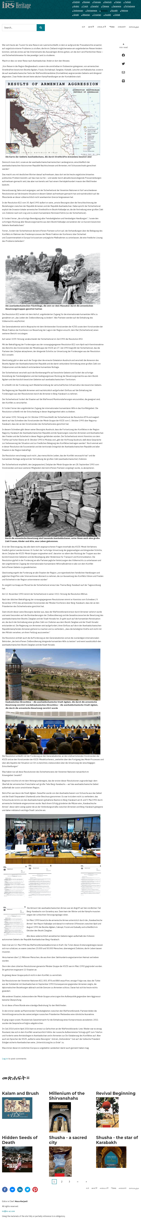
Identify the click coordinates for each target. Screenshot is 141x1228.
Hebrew (124, 10)
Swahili (108, 15)
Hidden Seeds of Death (19, 1140)
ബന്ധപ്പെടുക (134, 26)
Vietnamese (92, 10)
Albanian (86, 15)
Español (95, 6)
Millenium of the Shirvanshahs (67, 1096)
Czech (85, 6)
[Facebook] (5, 1189)
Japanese (117, 6)
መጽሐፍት (122, 26)
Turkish (128, 2)
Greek (76, 15)
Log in (5, 1059)
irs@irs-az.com (8, 1211)
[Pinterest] (35, 1189)
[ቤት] (16, 5)
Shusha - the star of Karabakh (117, 1140)
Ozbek (117, 15)
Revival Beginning (115, 1093)
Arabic (76, 6)
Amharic (104, 10)
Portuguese (130, 6)
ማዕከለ (112, 26)
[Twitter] (27, 1189)
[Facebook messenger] (12, 1189)
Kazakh (114, 10)
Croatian (97, 15)
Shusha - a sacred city (68, 1140)
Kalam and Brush (20, 1093)
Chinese (105, 6)
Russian (86, 2)
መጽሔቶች (101, 26)
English (77, 2)
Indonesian (78, 10)
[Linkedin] (20, 1189)
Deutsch (108, 2)
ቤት (83, 26)
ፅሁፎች (91, 26)
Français (97, 2)
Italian (118, 2)
